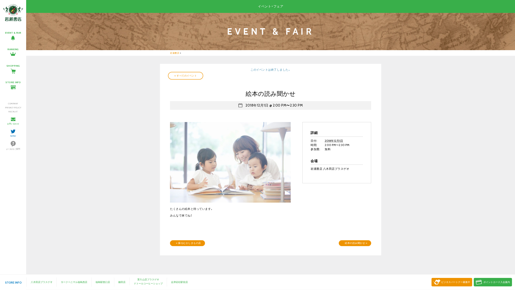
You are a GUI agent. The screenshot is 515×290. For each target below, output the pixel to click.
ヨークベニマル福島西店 (74, 282)
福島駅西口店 (103, 282)
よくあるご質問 (13, 149)
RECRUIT (13, 111)
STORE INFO (13, 82)
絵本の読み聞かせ (356, 242)
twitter (13, 136)
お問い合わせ (13, 123)
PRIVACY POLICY (13, 107)
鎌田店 (122, 282)
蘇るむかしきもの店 (188, 242)
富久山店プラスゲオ (148, 279)
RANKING (13, 49)
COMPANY (13, 103)
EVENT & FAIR (13, 32)
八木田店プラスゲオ (42, 282)
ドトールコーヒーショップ (148, 283)
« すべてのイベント (185, 75)
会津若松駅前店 (179, 282)
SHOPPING (13, 65)
